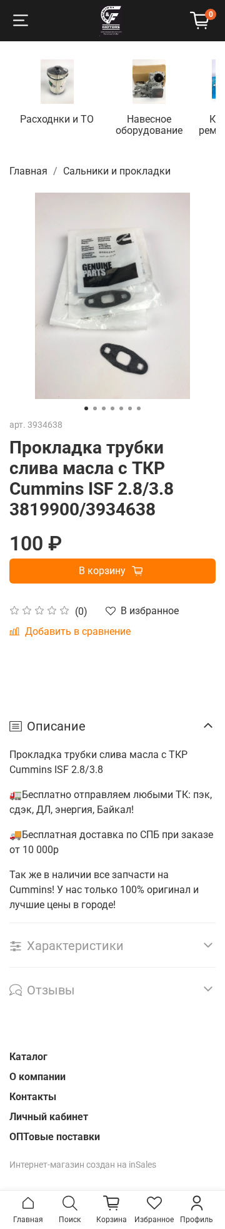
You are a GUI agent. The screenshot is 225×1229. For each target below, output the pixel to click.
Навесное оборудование (149, 124)
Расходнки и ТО (57, 119)
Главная (28, 171)
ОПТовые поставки (54, 1137)
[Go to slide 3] (104, 408)
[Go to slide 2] (95, 408)
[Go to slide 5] (121, 408)
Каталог (28, 1057)
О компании (37, 1077)
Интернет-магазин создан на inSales (82, 1165)
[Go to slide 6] (130, 408)
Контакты (32, 1097)
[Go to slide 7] (139, 408)
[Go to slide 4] (112, 408)
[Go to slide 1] (86, 408)
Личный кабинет (48, 1117)
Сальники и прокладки (117, 171)
